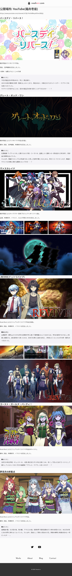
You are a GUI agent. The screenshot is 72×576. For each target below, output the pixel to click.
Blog (41, 558)
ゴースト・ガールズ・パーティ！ (16, 404)
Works (18, 558)
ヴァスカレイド (7, 168)
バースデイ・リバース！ (12, 18)
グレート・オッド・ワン (12, 95)
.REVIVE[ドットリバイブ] (12, 276)
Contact (52, 558)
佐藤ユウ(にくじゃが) (12, 71)
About (30, 558)
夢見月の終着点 (7, 471)
